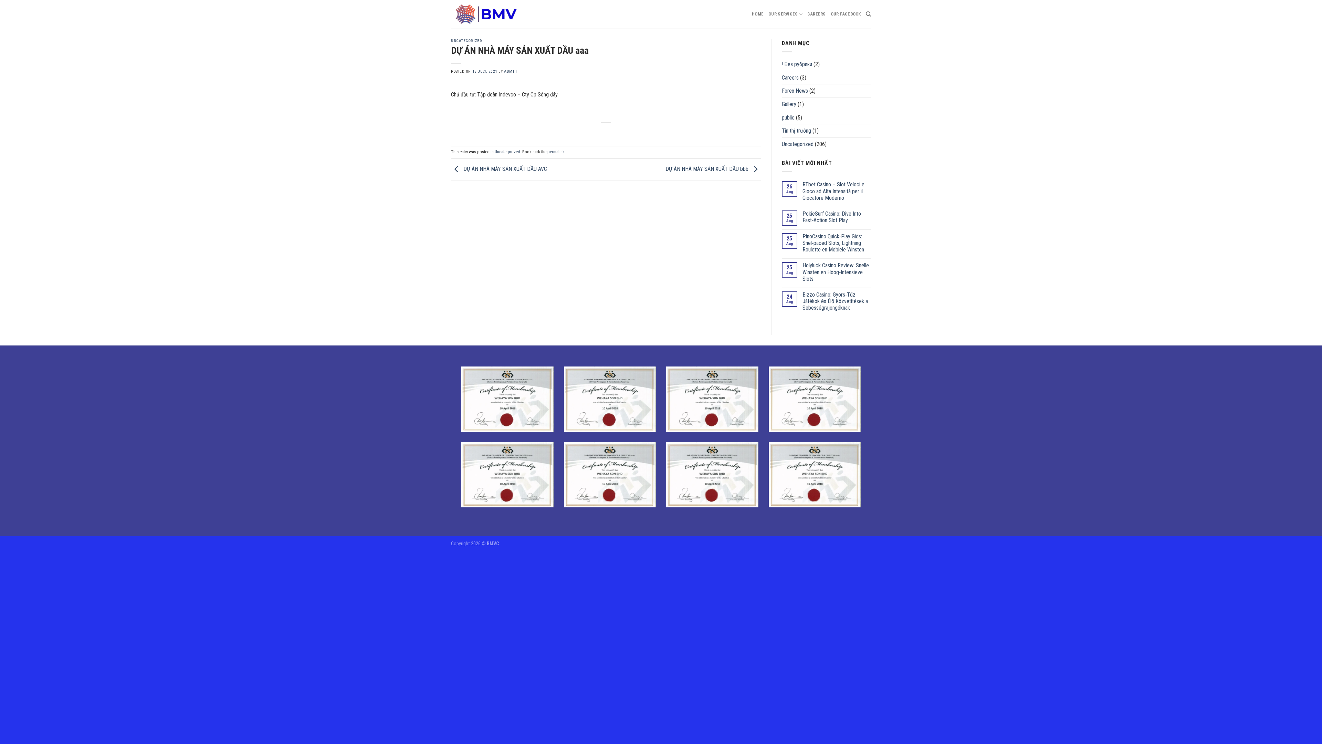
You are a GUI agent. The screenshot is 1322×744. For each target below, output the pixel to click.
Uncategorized (466, 41)
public (788, 117)
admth (510, 71)
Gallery (789, 104)
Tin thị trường (796, 130)
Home (758, 14)
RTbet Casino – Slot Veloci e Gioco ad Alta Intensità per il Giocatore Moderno (833, 191)
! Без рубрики (797, 64)
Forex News (795, 90)
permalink (556, 151)
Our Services (783, 14)
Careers (816, 14)
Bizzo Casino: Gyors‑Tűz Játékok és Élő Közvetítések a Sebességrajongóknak (835, 301)
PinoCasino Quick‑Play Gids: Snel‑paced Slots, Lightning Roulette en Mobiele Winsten (833, 243)
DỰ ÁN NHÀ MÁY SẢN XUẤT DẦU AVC (504, 169)
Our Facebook (846, 14)
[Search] (868, 14)
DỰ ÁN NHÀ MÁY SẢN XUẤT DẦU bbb (707, 169)
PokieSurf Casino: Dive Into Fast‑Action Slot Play (831, 217)
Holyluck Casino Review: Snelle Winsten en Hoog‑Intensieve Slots (835, 272)
